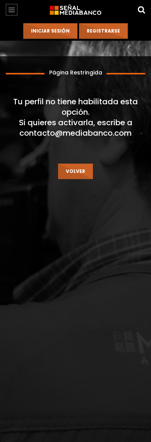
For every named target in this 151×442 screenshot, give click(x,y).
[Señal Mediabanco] (75, 10)
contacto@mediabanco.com (75, 133)
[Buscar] (141, 9)
